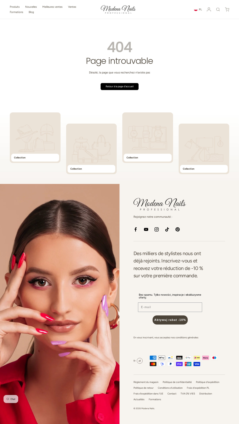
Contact (171, 393)
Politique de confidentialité (177, 382)
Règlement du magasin (146, 382)
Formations (16, 12)
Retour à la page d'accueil (119, 86)
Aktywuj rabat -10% (170, 319)
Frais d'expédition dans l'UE (148, 393)
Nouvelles (31, 6)
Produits (15, 6)
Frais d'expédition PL (198, 387)
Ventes (72, 6)
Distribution (205, 393)
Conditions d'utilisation (170, 387)
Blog (31, 12)
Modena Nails (147, 408)
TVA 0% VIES (188, 393)
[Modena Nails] (60, 304)
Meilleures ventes (52, 6)
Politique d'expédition (207, 382)
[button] (218, 9)
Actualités (139, 399)
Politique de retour (143, 387)
